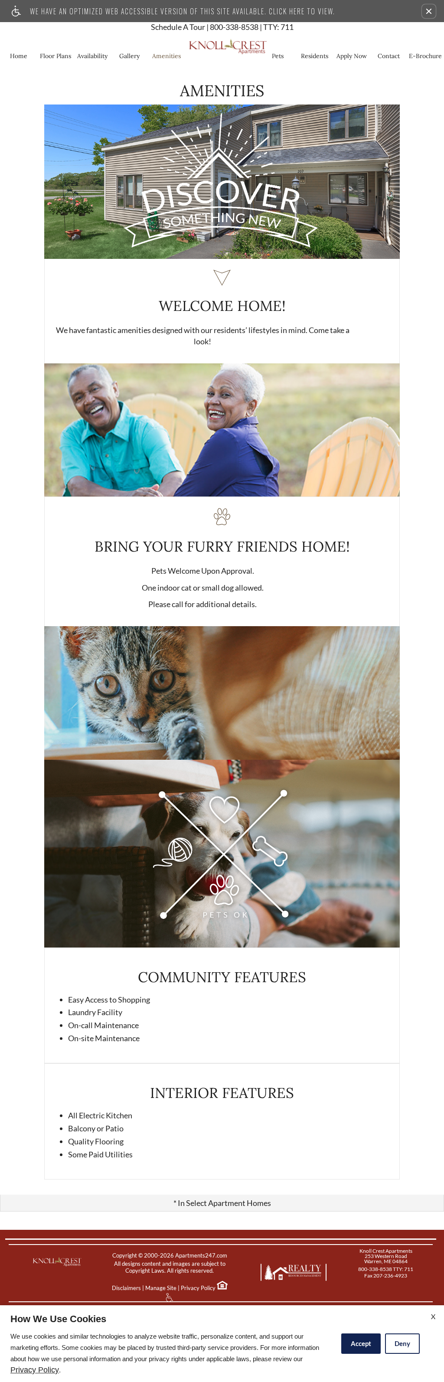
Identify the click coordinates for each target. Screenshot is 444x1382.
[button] (429, 11)
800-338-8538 (252, 27)
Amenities (166, 56)
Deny (402, 1343)
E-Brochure (425, 56)
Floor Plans (55, 56)
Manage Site (160, 1287)
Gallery (129, 56)
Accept (361, 1343)
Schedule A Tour (178, 27)
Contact (389, 56)
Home (18, 56)
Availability (92, 56)
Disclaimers (126, 1287)
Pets (278, 56)
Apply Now (351, 56)
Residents (314, 56)
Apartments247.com (201, 1255)
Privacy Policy (198, 1287)
